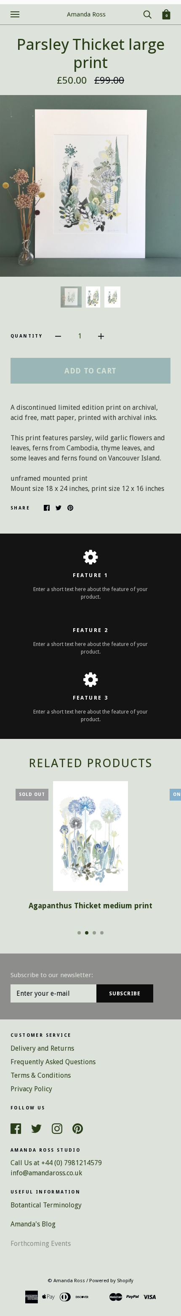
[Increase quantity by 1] (101, 336)
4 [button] (102, 933)
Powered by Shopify (111, 1280)
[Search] (147, 14)
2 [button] (86, 933)
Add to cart (90, 370)
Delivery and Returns (42, 1048)
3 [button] (94, 933)
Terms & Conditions (41, 1075)
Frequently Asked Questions (53, 1062)
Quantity (27, 336)
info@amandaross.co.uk (46, 1173)
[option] (90, 186)
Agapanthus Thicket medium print (90, 906)
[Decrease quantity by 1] (58, 336)
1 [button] (79, 933)
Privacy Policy (31, 1089)
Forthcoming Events (41, 1244)
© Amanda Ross (66, 1280)
